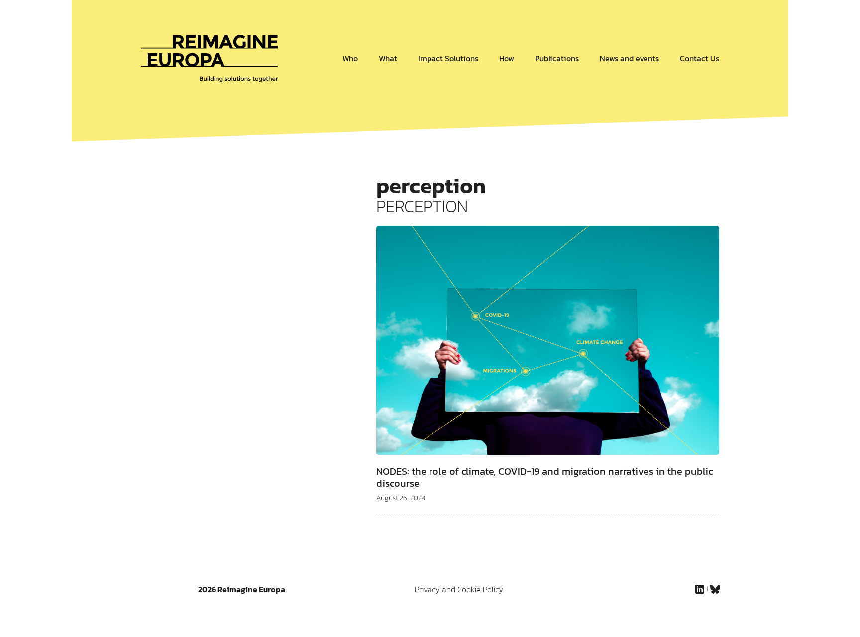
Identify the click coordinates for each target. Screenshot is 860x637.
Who (350, 58)
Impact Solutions (448, 58)
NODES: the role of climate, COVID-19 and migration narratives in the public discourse (544, 477)
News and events (629, 58)
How (506, 58)
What (388, 58)
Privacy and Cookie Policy (459, 589)
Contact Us (699, 58)
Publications (557, 58)
